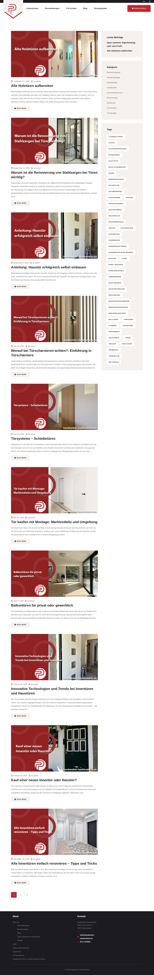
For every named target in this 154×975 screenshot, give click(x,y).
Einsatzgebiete (100, 8)
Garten (112, 228)
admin (38, 81)
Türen (128, 338)
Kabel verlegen (116, 264)
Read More (21, 108)
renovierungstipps (117, 313)
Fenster (129, 197)
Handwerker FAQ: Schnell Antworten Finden (29, 959)
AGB (14, 944)
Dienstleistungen (52, 8)
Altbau (112, 143)
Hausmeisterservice (115, 93)
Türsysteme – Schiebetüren (33, 438)
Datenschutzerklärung (21, 948)
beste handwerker (117, 167)
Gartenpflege (112, 83)
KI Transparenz (18, 955)
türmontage (114, 356)
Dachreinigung (115, 191)
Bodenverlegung (113, 72)
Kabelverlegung (116, 271)
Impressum (17, 952)
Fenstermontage (113, 77)
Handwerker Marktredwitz (121, 252)
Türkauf (112, 344)
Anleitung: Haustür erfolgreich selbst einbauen (48, 267)
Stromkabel (128, 325)
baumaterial (114, 155)
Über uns (16, 922)
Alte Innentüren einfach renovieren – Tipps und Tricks (54, 863)
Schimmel (113, 325)
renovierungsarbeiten (119, 301)
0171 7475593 (85, 942)
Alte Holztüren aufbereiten (32, 86)
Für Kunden (71, 8)
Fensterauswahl (116, 204)
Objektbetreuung (117, 289)
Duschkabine (114, 197)
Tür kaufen (127, 344)
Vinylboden (114, 362)
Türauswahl (114, 338)
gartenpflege (127, 228)
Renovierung (112, 98)
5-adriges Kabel (116, 136)
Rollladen (113, 319)
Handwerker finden (117, 246)
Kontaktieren (140, 8)
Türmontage (112, 113)
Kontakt (20, 940)
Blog (85, 8)
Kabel (124, 258)
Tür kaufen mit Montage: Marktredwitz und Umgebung (54, 522)
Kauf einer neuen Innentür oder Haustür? (44, 780)
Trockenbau (111, 108)
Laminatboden (115, 277)
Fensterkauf (114, 216)
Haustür (112, 258)
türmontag (113, 350)
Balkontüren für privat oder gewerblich (42, 605)
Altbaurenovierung (117, 149)
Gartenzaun (114, 234)
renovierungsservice (118, 307)
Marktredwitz (115, 283)
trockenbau (114, 331)
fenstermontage (116, 222)
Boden (111, 173)
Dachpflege (114, 185)
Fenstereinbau (115, 210)
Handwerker (112, 88)
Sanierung (111, 103)
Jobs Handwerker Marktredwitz (28, 937)
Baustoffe (113, 161)
